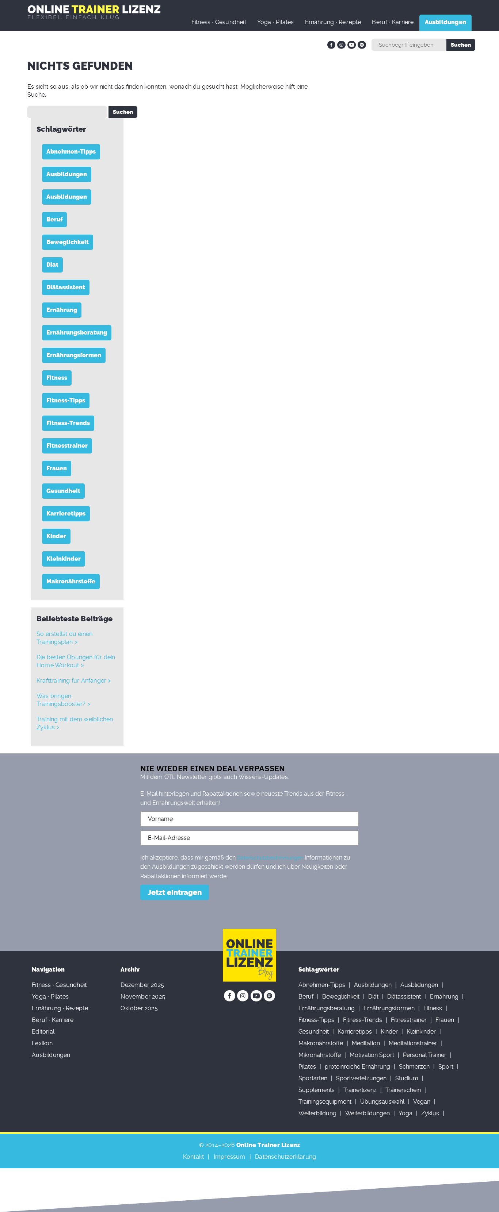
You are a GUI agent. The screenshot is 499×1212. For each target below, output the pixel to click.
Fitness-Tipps (65, 400)
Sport (445, 1066)
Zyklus (430, 1113)
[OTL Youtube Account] (351, 44)
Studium (406, 1078)
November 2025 (143, 996)
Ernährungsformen (73, 355)
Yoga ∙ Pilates (275, 22)
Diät (52, 264)
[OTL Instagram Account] (341, 44)
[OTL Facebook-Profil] (331, 44)
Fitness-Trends (68, 423)
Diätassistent (65, 287)
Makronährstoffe (70, 581)
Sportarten (312, 1078)
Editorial (43, 1031)
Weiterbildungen (367, 1113)
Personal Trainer (424, 1054)
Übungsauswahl (382, 1101)
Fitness (56, 377)
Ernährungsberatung (76, 332)
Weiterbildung (317, 1113)
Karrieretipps (65, 513)
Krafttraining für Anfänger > (74, 680)
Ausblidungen (66, 196)
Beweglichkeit (67, 242)
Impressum (229, 1156)
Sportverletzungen (361, 1078)
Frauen (56, 468)
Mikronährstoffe (319, 1054)
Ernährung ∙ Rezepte (333, 22)
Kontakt (193, 1156)
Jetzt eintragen (175, 892)
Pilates (307, 1066)
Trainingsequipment (324, 1101)
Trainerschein (403, 1089)
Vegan (421, 1101)
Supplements (316, 1089)
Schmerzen (414, 1066)
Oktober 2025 (139, 1008)
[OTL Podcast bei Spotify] (362, 44)
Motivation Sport (372, 1054)
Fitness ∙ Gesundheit (218, 22)
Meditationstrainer (413, 1043)
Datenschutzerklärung (285, 1156)
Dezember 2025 (142, 984)
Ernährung (61, 309)
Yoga (405, 1113)
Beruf (54, 219)
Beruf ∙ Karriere (393, 22)
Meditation (366, 1043)
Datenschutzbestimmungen (270, 858)
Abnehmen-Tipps (71, 151)
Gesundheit (63, 490)
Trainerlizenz (360, 1089)
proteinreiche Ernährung (357, 1066)
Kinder (56, 536)
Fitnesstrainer (67, 445)
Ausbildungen (66, 174)
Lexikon (42, 1043)
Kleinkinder (63, 558)
